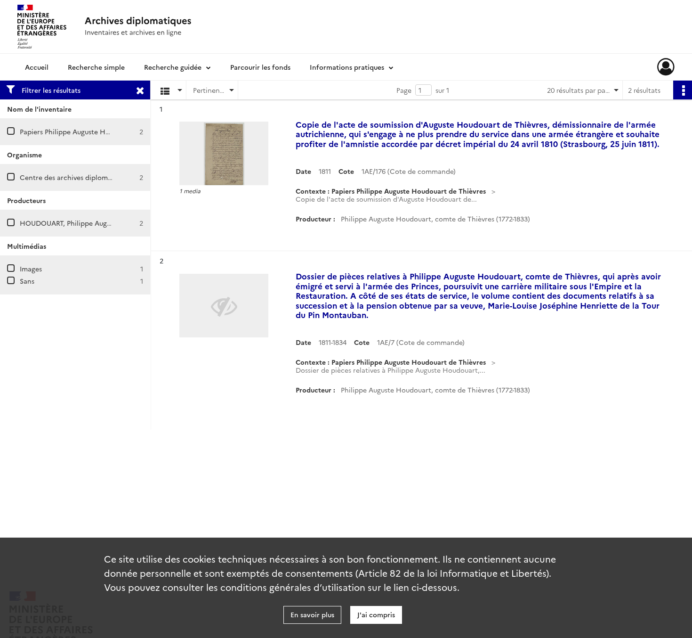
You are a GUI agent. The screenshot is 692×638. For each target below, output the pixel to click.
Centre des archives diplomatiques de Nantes (93, 177)
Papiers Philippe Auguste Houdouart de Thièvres (97, 131)
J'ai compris (376, 614)
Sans (27, 281)
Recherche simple (96, 67)
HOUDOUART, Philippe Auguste (70, 223)
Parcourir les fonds (260, 67)
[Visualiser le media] (223, 153)
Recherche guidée (172, 67)
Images (31, 268)
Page (403, 90)
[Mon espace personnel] (665, 67)
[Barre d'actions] (682, 90)
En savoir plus (312, 614)
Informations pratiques (347, 67)
